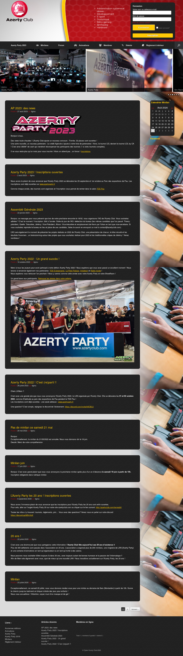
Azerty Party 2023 (18, 45)
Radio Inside (96, 270)
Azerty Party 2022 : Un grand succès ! (35, 259)
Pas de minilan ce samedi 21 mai (31, 427)
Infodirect (84, 270)
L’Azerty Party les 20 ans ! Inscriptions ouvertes (41, 495)
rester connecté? (164, 28)
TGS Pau (100, 188)
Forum (61, 45)
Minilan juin (18, 463)
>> (172, 107)
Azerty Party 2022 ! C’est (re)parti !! (33, 382)
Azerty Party (10, 633)
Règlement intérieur (155, 45)
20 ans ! (16, 536)
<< (153, 107)
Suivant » (135, 609)
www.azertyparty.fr (47, 184)
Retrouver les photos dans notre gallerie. (55, 278)
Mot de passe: (139, 16)
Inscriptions (85, 151)
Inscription (152, 35)
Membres (108, 45)
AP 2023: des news (23, 108)
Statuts (129, 45)
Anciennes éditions (13, 628)
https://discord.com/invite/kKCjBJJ (79, 406)
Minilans (44, 45)
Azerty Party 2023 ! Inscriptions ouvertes (37, 172)
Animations (84, 45)
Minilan (15, 579)
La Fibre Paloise (72, 270)
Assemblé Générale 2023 (27, 209)
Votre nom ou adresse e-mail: (145, 9)
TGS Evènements (57, 270)
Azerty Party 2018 (12, 636)
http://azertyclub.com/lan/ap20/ (109, 507)
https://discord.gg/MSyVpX (22, 515)
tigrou (33, 111)
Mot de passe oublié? (141, 22)
